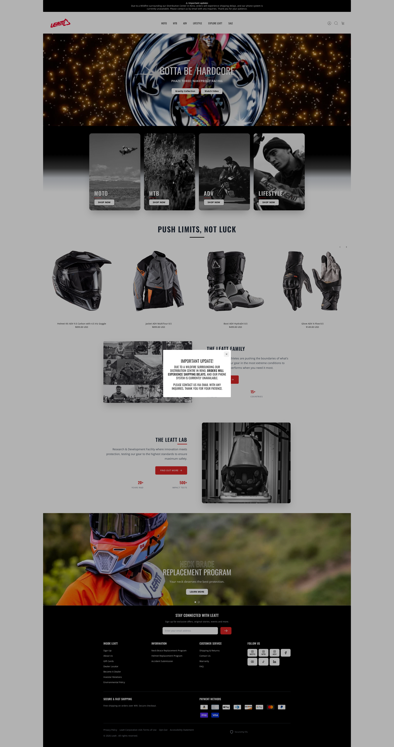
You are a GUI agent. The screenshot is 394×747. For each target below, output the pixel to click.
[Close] (226, 354)
